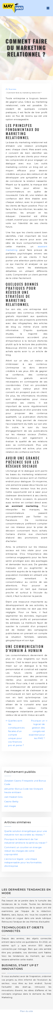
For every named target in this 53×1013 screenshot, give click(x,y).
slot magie (10, 806)
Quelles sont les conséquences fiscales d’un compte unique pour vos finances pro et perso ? (16, 733)
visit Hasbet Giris (13, 797)
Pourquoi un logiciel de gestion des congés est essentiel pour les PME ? (37, 729)
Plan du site (26, 1011)
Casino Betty (11, 801)
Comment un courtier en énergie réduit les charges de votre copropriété (23, 851)
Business (12, 89)
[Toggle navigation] (48, 8)
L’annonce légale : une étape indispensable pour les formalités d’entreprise (23, 862)
